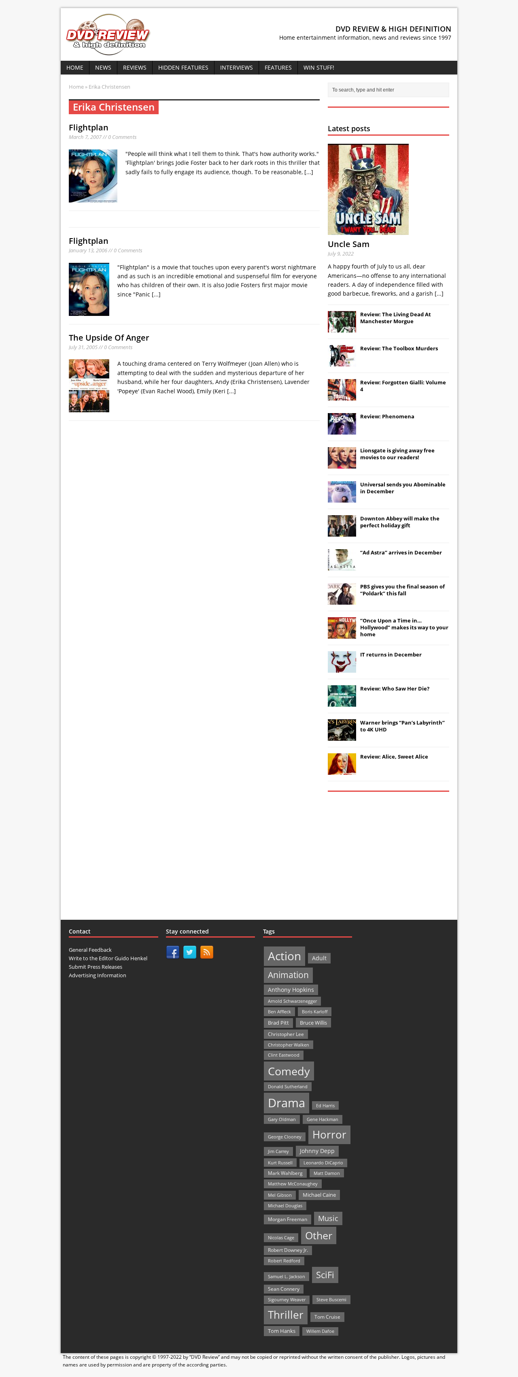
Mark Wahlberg (285, 1173)
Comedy (289, 1071)
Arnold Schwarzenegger (292, 1001)
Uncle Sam (348, 244)
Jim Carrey (278, 1151)
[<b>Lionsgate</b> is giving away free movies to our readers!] (342, 464)
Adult (319, 958)
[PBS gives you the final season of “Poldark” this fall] (342, 600)
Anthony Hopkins (291, 989)
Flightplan (88, 127)
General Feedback (90, 949)
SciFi (325, 1274)
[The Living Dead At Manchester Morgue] (342, 328)
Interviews (236, 67)
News (103, 67)
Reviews (134, 67)
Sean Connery (283, 1289)
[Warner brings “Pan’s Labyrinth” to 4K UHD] (342, 736)
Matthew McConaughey (293, 1184)
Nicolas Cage (281, 1237)
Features (278, 67)
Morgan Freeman (287, 1219)
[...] (308, 172)
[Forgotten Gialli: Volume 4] (342, 396)
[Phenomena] (342, 430)
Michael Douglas (285, 1206)
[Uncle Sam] (368, 230)
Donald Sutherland (288, 1086)
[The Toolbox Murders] (342, 362)
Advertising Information (97, 975)
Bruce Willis (313, 1022)
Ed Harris (325, 1105)
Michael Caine (319, 1194)
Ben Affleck (279, 1011)
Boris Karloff (314, 1011)
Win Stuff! (319, 67)
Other (318, 1235)
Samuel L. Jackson (286, 1276)
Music (328, 1218)
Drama (286, 1103)
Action (284, 956)
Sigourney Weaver (287, 1299)
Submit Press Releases (95, 966)
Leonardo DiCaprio (323, 1163)
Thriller (286, 1314)
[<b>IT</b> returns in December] (342, 668)
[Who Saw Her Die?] (342, 702)
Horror (329, 1134)
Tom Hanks (281, 1330)
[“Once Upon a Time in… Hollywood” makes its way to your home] (342, 634)
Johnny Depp (317, 1151)
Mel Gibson (280, 1195)
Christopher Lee (286, 1034)
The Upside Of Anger (109, 337)
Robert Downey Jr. (288, 1250)
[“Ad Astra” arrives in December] (342, 566)
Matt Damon (327, 1173)
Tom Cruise (327, 1316)
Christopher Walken (288, 1045)
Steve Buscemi (331, 1299)
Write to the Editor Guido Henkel (108, 958)
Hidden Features (183, 67)
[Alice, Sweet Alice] (342, 770)
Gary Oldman (282, 1119)
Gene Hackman (322, 1119)
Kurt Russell (280, 1163)
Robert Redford (284, 1261)
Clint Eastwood (283, 1055)
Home (74, 67)
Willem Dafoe (320, 1331)
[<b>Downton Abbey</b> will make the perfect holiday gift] (342, 532)
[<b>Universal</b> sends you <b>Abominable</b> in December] (342, 498)
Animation (288, 975)
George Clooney (284, 1137)
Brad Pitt (278, 1022)
